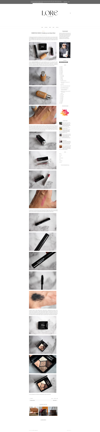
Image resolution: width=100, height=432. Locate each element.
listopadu (62, 76)
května (61, 96)
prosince (62, 75)
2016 (60, 103)
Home (42, 27)
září (61, 78)
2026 (60, 66)
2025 (60, 67)
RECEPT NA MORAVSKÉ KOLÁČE (66, 145)
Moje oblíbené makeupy (63, 80)
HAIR (60, 159)
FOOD (60, 156)
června (61, 95)
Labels (50, 27)
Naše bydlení (62, 84)
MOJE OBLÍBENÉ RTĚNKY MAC (65, 87)
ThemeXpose (36, 430)
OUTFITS (60, 162)
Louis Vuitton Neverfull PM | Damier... (42, 414)
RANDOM (50, 414)
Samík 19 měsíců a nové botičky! (66, 122)
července (62, 94)
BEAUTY (60, 153)
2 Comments (31, 398)
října (61, 77)
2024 (60, 68)
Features (46, 27)
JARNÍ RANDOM (64, 140)
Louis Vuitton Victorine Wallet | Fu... (33, 414)
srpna (61, 79)
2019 (60, 74)
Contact (57, 27)
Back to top (69, 430)
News (53, 27)
